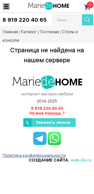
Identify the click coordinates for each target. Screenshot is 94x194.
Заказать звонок (53, 122)
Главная (10, 31)
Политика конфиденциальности (34, 155)
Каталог (29, 31)
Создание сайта (48, 160)
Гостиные (49, 31)
